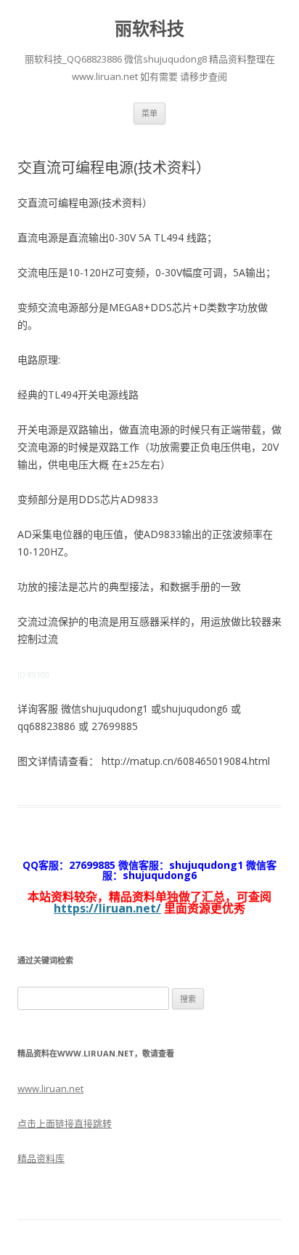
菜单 (149, 113)
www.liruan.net (50, 1088)
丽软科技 (149, 28)
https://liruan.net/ (107, 908)
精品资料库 (41, 1158)
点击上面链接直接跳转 (64, 1123)
